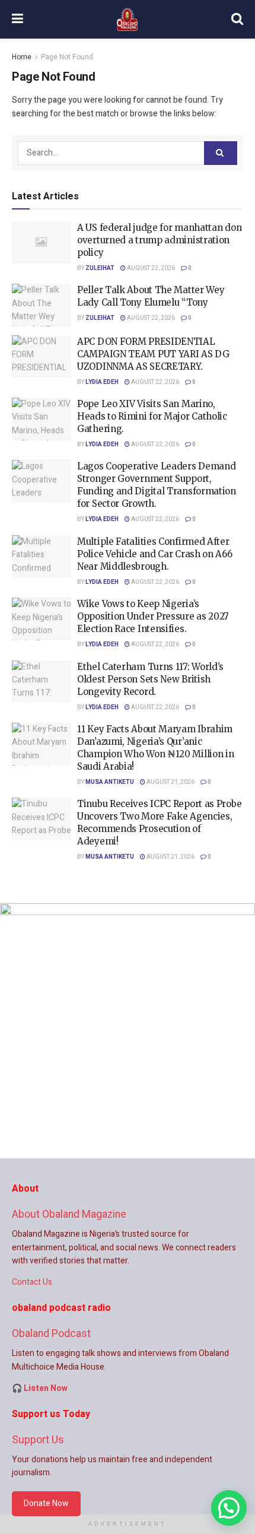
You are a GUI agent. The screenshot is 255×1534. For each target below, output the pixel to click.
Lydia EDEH (102, 382)
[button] (229, 1508)
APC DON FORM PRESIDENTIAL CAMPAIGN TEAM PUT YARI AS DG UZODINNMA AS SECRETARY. (153, 354)
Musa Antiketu (109, 782)
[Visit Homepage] (127, 19)
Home (21, 57)
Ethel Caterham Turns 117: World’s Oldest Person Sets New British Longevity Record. (150, 679)
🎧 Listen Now (40, 1388)
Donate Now (46, 1503)
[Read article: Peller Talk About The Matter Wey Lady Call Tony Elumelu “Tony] (41, 305)
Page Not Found (67, 57)
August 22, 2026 (150, 268)
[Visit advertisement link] (127, 1030)
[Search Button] (237, 19)
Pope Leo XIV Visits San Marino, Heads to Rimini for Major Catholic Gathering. (152, 416)
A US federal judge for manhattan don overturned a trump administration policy (159, 240)
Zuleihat (99, 268)
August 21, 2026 (170, 782)
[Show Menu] (17, 19)
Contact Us (32, 1282)
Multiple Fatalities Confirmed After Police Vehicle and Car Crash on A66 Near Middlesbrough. (154, 554)
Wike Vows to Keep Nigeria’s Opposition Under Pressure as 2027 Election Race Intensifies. (153, 616)
